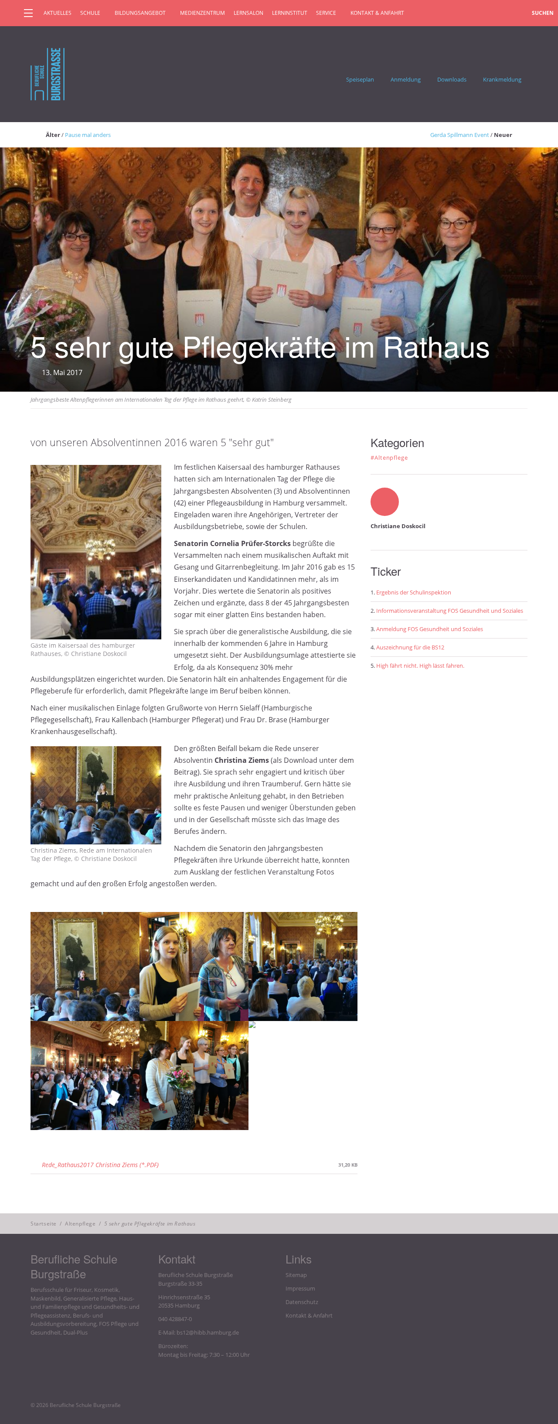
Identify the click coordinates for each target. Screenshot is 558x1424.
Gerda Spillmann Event (459, 135)
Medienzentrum (202, 13)
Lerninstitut (289, 13)
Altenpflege (80, 1223)
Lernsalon (248, 13)
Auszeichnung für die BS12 (410, 647)
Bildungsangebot (140, 13)
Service (326, 13)
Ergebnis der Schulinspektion (413, 592)
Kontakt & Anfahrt (377, 13)
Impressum (300, 1288)
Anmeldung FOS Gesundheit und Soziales (429, 629)
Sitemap (296, 1275)
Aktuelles (57, 13)
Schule (90, 13)
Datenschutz (302, 1302)
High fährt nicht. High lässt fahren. (420, 665)
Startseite (44, 1223)
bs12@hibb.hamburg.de (208, 1332)
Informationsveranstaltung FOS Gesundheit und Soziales (449, 611)
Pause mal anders (88, 135)
